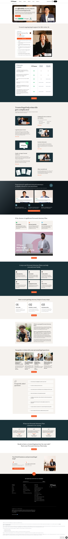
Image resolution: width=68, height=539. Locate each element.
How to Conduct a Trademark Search (39, 499)
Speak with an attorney (26, 489)
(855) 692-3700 (49, 1)
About (13, 486)
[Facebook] (54, 487)
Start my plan (24, 38)
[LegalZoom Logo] (13, 1)
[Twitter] (56, 487)
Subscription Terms (8, 524)
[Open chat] (66, 537)
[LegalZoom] (53, 485)
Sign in (55, 1)
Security (24, 491)
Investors (13, 490)
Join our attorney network (26, 490)
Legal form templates (37, 490)
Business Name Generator (37, 489)
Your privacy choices (14, 514)
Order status (24, 486)
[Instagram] (50, 487)
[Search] (52, 1)
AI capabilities (36, 486)
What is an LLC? (36, 491)
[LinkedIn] (53, 487)
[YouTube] (51, 487)
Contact (13, 489)
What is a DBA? (36, 495)
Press (12, 491)
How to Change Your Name (38, 494)
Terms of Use (33, 511)
